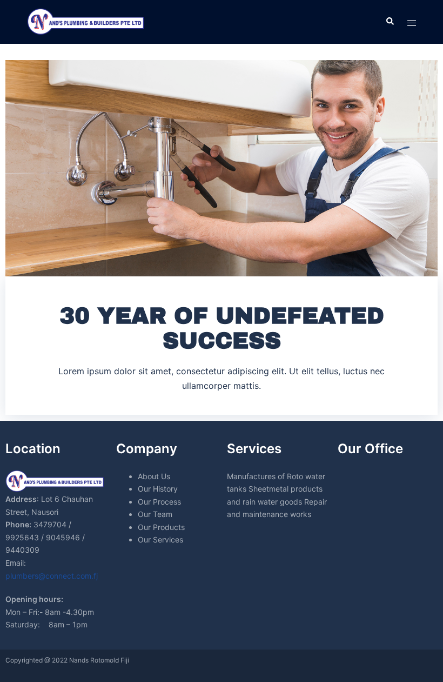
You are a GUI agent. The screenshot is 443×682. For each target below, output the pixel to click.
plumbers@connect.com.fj (51, 575)
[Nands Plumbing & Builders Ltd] (86, 21)
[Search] (389, 21)
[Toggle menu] (411, 22)
